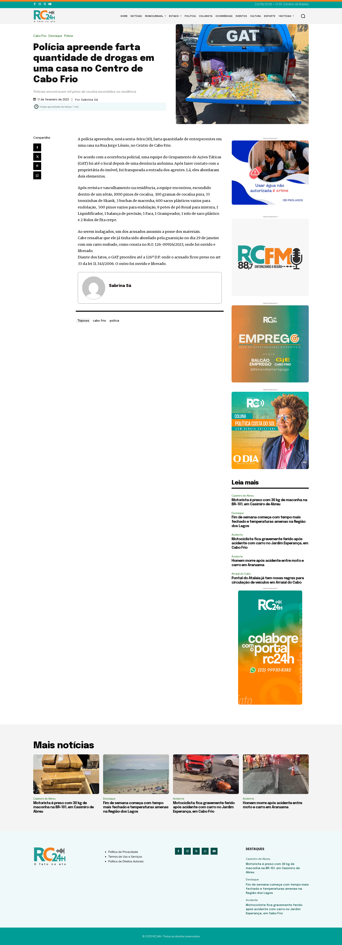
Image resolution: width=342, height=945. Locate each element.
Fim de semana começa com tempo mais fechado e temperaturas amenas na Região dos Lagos (268, 522)
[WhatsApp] (37, 175)
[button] (303, 16)
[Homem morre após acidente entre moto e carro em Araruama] (276, 774)
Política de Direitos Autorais (125, 861)
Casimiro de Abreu (243, 495)
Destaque (55, 35)
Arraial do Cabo (241, 573)
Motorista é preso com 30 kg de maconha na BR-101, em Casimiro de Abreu (63, 807)
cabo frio (99, 320)
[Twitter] (44, 4)
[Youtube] (49, 4)
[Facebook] (34, 4)
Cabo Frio (40, 35)
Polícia (68, 35)
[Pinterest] (37, 166)
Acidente (237, 534)
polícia (114, 320)
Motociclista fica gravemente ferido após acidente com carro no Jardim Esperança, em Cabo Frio (270, 543)
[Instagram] (39, 4)
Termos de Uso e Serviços (125, 856)
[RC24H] (45, 16)
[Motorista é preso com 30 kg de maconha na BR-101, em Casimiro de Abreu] (66, 774)
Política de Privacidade (123, 851)
